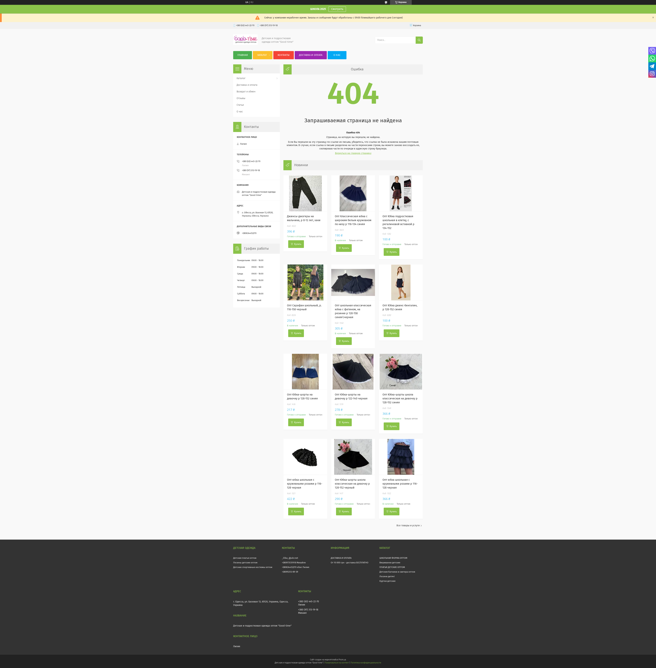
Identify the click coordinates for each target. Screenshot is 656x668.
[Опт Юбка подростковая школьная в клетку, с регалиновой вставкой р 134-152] (401, 193)
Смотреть (337, 9)
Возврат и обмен (246, 92)
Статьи (240, 105)
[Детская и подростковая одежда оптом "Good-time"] (245, 44)
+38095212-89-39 (290, 572)
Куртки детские (387, 581)
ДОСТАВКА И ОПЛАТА (341, 558)
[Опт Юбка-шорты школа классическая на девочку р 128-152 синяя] (401, 371)
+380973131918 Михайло (294, 563)
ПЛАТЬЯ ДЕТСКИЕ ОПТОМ (392, 567)
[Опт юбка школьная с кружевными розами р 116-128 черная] (305, 457)
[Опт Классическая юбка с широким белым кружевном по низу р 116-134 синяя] (353, 193)
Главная (242, 55)
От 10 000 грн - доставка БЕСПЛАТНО (349, 563)
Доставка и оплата (311, 55)
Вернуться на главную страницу (353, 153)
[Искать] (419, 40)
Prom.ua (342, 660)
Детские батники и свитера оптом (397, 572)
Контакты (283, 55)
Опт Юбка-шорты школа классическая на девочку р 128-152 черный (352, 483)
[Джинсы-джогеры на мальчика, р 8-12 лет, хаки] (305, 193)
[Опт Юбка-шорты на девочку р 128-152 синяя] (305, 371)
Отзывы (241, 98)
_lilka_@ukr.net (290, 558)
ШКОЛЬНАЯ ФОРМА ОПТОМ (393, 558)
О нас (337, 55)
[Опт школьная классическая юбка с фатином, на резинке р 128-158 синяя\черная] (353, 282)
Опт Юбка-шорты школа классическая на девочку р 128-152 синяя (400, 398)
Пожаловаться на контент (337, 663)
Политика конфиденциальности (366, 663)
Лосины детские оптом (245, 563)
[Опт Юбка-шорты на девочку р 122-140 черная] (353, 371)
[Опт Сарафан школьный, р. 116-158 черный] (305, 282)
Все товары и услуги (408, 525)
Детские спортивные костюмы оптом (252, 567)
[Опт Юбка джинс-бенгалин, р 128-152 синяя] (401, 282)
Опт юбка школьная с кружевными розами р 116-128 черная (304, 483)
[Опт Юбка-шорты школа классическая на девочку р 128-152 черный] (353, 457)
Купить (297, 244)
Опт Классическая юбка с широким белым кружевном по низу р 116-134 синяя (353, 220)
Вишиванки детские (389, 563)
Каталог (262, 55)
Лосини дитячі (387, 576)
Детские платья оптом (244, 558)
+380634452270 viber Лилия (295, 567)
